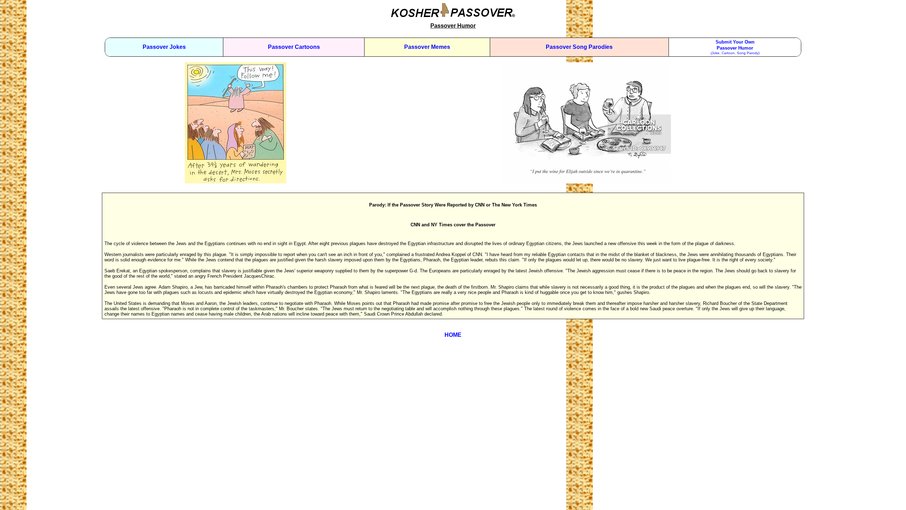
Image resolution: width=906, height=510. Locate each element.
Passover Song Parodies (579, 47)
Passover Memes (427, 47)
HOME (453, 335)
